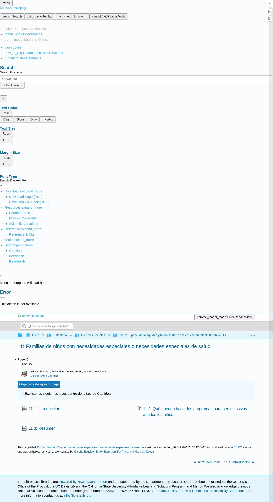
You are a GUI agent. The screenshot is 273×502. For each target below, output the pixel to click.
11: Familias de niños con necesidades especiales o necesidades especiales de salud (88, 447)
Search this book (11, 72)
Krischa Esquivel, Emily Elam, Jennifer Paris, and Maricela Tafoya (114, 451)
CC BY (238, 447)
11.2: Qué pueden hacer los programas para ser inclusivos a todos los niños (195, 411)
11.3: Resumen (42, 428)
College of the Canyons (44, 375)
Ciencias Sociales (93, 335)
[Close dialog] (2, 297)
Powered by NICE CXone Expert (83, 482)
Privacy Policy (166, 491)
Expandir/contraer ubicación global (253, 334)
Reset (6, 113)
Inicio (35, 335)
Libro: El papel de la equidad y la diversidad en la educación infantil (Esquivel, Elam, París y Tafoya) (185, 335)
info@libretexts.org (77, 495)
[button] (16, 256)
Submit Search (12, 85)
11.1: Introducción (44, 408)
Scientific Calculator (23, 224)
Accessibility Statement (226, 491)
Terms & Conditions (193, 491)
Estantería (60, 335)
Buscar (24, 326)
